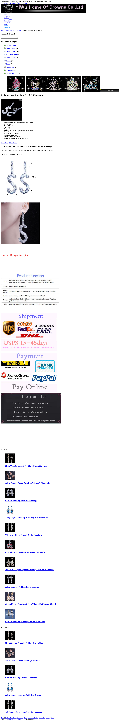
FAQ (5, 24)
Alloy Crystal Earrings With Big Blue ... (23, 695)
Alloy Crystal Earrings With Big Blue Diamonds (26, 518)
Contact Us (7, 22)
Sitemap (14, 3)
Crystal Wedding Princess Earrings (21, 500)
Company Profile (33, 718)
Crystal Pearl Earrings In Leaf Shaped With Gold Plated (30, 604)
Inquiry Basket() (23, 3)
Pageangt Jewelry (10, 30)
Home (6, 14)
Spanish (6, 25)
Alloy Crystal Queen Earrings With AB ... (23, 660)
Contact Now (4, 143)
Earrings (19, 30)
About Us (7, 16)
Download (20, 718)
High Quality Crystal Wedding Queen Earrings (26, 466)
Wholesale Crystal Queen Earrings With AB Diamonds (29, 569)
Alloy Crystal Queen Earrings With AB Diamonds (27, 483)
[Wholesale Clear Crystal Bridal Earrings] (10, 709)
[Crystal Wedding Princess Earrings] (10, 674)
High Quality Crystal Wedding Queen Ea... (24, 643)
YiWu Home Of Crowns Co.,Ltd (17, 719)
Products (6, 18)
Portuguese (7, 27)
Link (52, 718)
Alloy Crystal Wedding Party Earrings (22, 587)
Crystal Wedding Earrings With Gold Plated (25, 621)
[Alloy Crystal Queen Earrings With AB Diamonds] (10, 657)
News (25, 718)
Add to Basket (13, 143)
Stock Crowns (8, 19)
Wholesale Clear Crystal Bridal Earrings (23, 535)
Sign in (3, 3)
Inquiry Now (7, 21)
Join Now (8, 3)
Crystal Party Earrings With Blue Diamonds (25, 552)
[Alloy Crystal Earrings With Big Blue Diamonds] (10, 691)
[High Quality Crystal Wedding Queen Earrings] (10, 640)
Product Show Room (11, 718)
